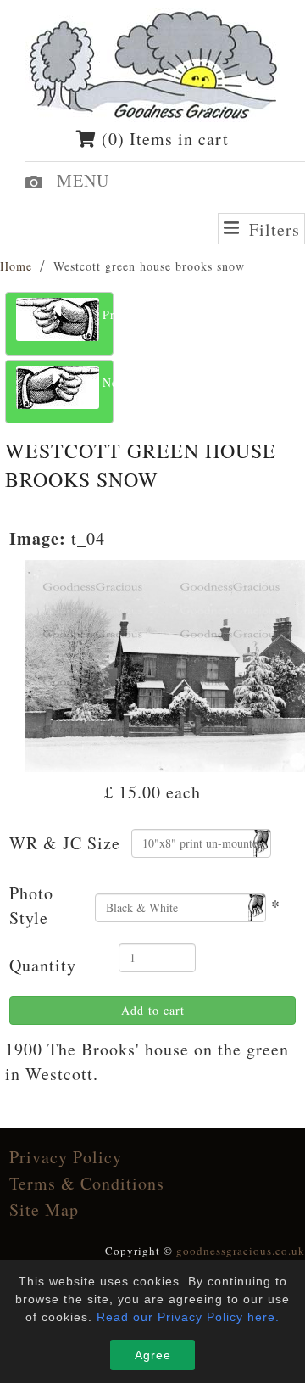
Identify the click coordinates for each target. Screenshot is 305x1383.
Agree (153, 1355)
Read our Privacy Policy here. (188, 1317)
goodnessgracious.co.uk (240, 1250)
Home (16, 266)
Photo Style (31, 905)
